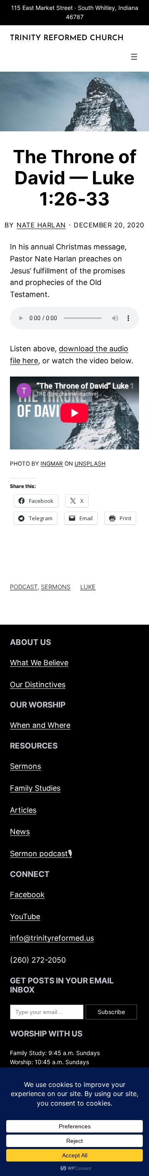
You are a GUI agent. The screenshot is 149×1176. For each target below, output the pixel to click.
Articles (23, 810)
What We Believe (39, 662)
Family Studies (35, 788)
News (20, 831)
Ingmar (52, 463)
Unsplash (90, 463)
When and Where (40, 725)
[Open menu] (134, 57)
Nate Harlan (41, 225)
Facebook (27, 894)
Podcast (24, 586)
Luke (88, 586)
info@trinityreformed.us (52, 938)
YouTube (25, 916)
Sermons (55, 586)
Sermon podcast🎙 (41, 853)
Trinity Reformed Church (67, 38)
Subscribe (111, 1011)
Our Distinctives (37, 684)
